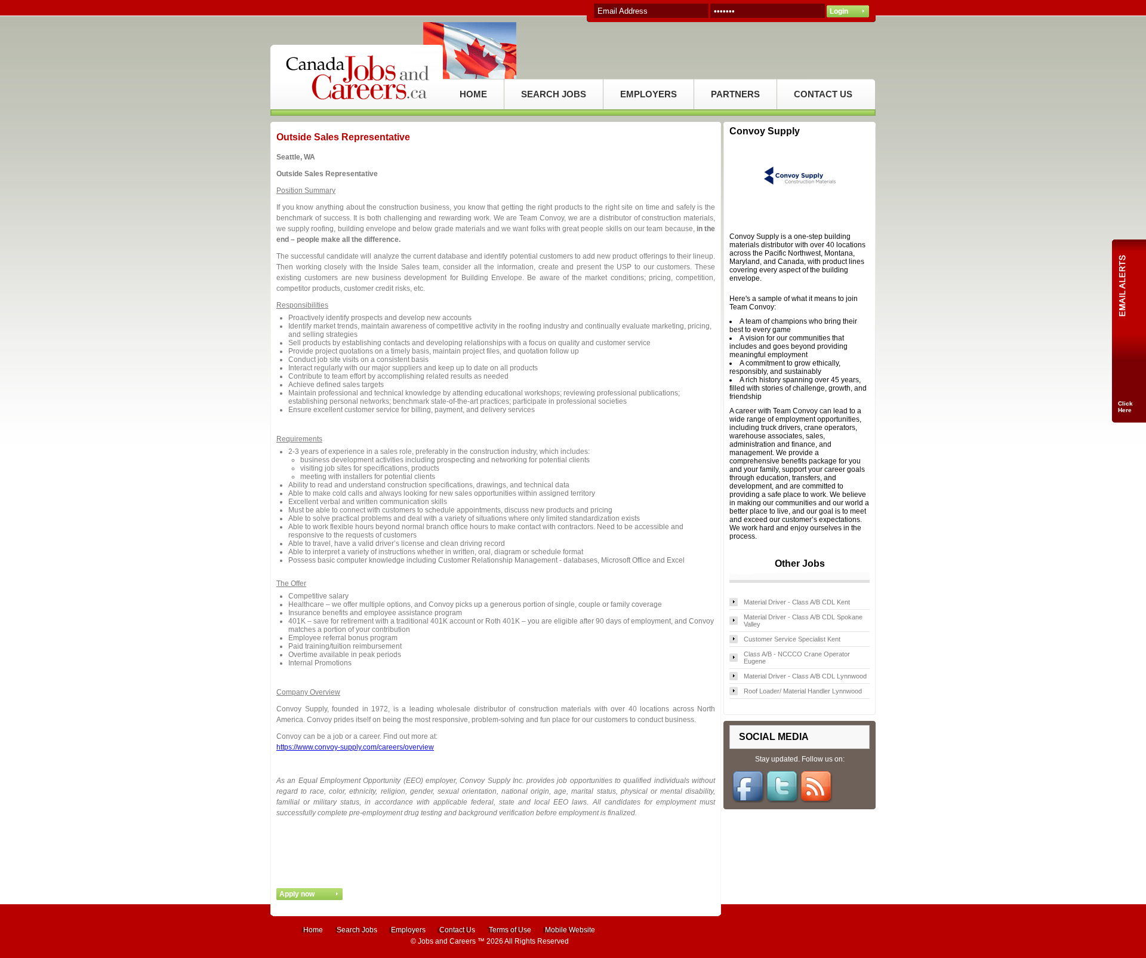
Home (313, 930)
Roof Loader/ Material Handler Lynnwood (803, 691)
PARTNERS (735, 94)
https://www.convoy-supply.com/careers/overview (355, 747)
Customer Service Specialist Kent (792, 639)
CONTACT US (823, 94)
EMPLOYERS (648, 94)
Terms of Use (510, 930)
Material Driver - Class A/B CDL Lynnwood (805, 676)
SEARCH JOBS (553, 94)
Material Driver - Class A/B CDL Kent (797, 602)
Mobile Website (570, 930)
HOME (473, 94)
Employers (408, 930)
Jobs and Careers (447, 941)
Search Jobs (357, 930)
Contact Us (457, 930)
